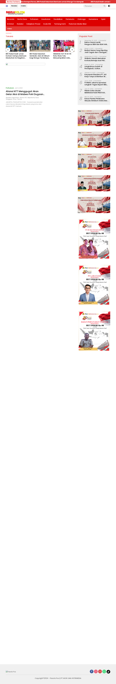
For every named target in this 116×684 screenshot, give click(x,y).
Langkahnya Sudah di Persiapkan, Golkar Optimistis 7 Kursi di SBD (94, 67)
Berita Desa (22, 19)
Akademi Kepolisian (12, 98)
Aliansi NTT (23, 98)
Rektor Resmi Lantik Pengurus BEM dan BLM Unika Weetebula (96, 43)
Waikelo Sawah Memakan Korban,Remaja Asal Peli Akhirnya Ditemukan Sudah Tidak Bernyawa (96, 59)
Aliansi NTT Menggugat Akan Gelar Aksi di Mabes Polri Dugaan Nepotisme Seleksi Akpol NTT (24, 94)
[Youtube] (100, 672)
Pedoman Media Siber (78, 24)
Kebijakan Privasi (33, 24)
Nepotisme (31, 98)
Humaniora (93, 19)
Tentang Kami (60, 24)
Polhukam (34, 19)
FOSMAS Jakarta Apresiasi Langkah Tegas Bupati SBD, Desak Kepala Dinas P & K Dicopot (96, 84)
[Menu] (7, 6)
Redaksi (14, 6)
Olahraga (81, 19)
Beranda (10, 19)
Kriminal (10, 24)
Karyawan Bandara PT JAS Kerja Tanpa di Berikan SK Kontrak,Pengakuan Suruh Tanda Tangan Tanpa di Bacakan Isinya (95, 75)
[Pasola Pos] (15, 12)
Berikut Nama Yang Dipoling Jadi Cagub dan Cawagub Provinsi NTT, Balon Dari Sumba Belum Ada (96, 51)
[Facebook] (91, 672)
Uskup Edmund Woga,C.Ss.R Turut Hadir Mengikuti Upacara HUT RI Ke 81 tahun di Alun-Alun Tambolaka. (63, 56)
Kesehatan (45, 19)
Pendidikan (58, 19)
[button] (104, 6)
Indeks (23, 6)
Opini (103, 19)
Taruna (19, 99)
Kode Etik (47, 24)
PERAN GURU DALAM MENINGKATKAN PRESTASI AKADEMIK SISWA (95, 92)
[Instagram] (96, 672)
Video (9, 29)
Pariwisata (70, 19)
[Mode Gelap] (109, 6)
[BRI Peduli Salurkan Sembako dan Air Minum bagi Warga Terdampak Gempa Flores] (16, 46)
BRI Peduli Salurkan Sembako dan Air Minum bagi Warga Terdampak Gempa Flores (16, 56)
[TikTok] (108, 672)
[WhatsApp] (104, 672)
